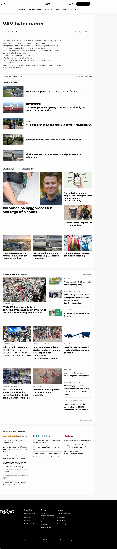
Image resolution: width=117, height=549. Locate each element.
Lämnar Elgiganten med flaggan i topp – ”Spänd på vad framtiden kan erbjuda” (16, 449)
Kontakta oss (61, 517)
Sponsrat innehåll (46, 527)
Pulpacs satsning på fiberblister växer (77, 440)
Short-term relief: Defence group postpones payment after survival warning (15, 469)
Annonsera (27, 520)
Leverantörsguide (69, 9)
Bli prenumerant (29, 514)
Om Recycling (61, 524)
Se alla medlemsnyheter (84, 421)
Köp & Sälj (48, 9)
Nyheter (22, 9)
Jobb (57, 9)
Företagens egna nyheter (15, 274)
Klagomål (43, 524)
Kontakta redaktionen (64, 514)
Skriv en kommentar (84, 77)
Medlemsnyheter (35, 9)
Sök (5, 4)
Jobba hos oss (61, 520)
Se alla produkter (29, 524)
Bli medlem (28, 517)
